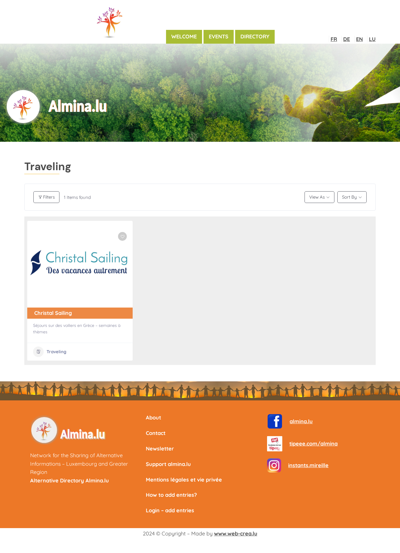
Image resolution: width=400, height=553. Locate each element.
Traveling (56, 351)
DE (346, 39)
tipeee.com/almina (313, 443)
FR (334, 39)
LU (372, 39)
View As (317, 197)
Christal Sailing (53, 313)
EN (359, 39)
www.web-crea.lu (235, 533)
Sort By (349, 197)
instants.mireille (308, 465)
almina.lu (301, 421)
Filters (49, 197)
